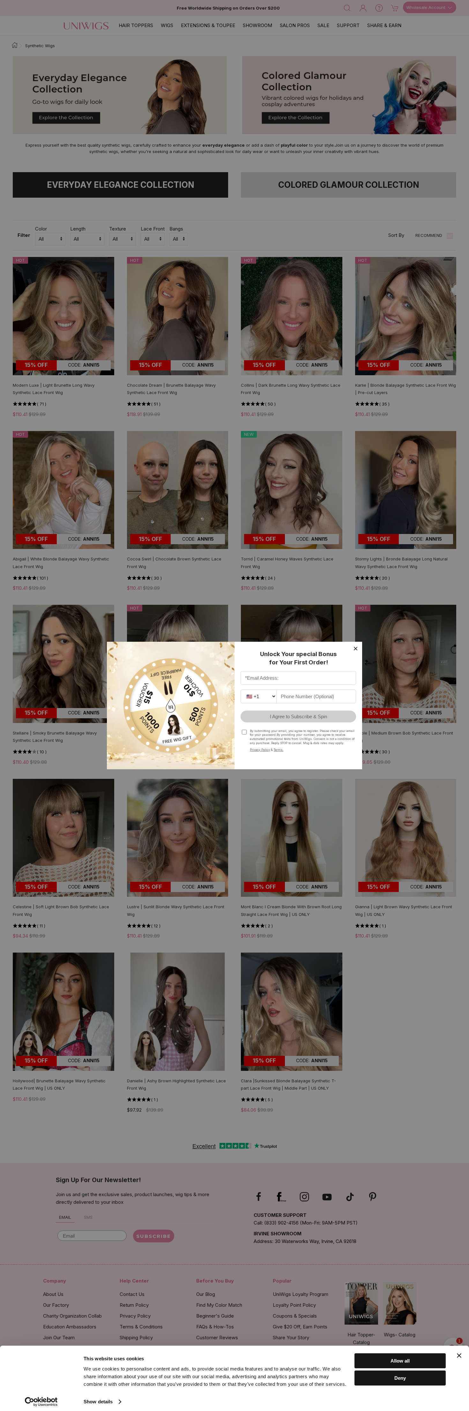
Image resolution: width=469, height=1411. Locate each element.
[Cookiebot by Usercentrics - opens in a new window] (41, 1402)
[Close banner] (459, 1355)
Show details (98, 1401)
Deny (400, 1378)
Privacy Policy (260, 749)
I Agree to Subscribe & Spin (298, 716)
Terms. (278, 749)
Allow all (400, 1360)
